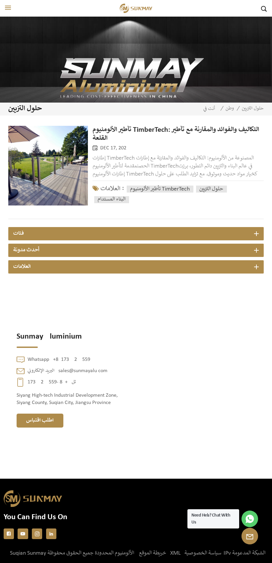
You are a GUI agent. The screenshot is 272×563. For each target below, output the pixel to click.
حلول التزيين (211, 189)
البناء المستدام (111, 199)
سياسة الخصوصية (202, 553)
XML (175, 553)
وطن (230, 108)
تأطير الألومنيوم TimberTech (160, 189)
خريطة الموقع (152, 553)
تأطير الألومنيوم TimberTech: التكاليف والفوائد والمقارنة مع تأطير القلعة (176, 134)
